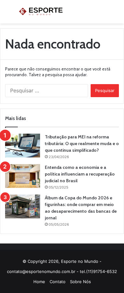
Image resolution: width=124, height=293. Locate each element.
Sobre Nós (80, 281)
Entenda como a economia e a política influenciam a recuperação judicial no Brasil (80, 173)
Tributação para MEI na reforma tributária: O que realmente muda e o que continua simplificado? (82, 143)
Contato (57, 281)
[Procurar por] (116, 14)
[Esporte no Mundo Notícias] (41, 11)
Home (39, 281)
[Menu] (8, 14)
